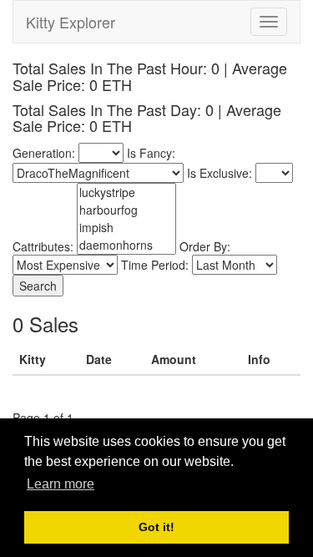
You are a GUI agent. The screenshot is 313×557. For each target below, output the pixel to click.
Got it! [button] (156, 527)
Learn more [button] (60, 484)
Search (38, 285)
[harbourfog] (126, 210)
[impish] (126, 227)
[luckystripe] (126, 192)
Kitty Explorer (70, 22)
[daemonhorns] (126, 245)
